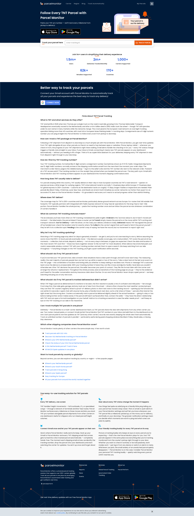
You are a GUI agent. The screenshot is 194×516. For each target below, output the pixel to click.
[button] (152, 511)
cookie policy (60, 513)
